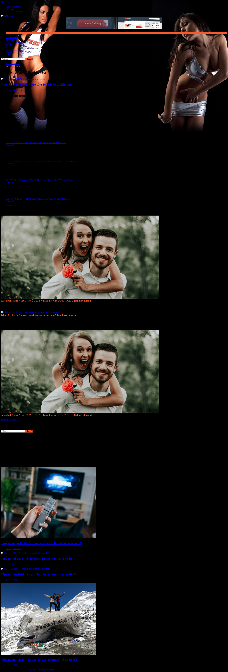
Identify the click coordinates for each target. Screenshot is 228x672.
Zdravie (9, 54)
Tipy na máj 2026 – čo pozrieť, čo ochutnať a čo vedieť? (39, 659)
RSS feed (10, 9)
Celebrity (10, 52)
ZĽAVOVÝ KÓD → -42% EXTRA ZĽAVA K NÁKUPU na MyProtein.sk (38, 199)
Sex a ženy (10, 35)
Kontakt (50, 670)
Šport (8, 45)
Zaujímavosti (11, 37)
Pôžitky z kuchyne (14, 42)
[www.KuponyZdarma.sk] (114, 28)
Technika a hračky (14, 49)
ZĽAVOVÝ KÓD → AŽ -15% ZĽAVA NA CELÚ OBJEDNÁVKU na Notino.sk (41, 161)
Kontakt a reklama (14, 11)
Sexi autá (10, 47)
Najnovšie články (13, 7)
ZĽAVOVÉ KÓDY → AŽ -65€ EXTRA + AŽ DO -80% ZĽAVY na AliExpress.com (42, 180)
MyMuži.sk (31, 670)
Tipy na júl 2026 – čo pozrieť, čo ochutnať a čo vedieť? (38, 558)
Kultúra (9, 40)
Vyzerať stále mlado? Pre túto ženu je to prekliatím (36, 84)
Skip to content (7, 2)
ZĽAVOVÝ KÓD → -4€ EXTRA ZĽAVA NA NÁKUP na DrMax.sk (36, 142)
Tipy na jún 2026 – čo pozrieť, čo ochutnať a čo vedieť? (39, 574)
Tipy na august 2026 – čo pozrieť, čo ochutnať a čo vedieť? (41, 543)
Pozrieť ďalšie (12, 205)
